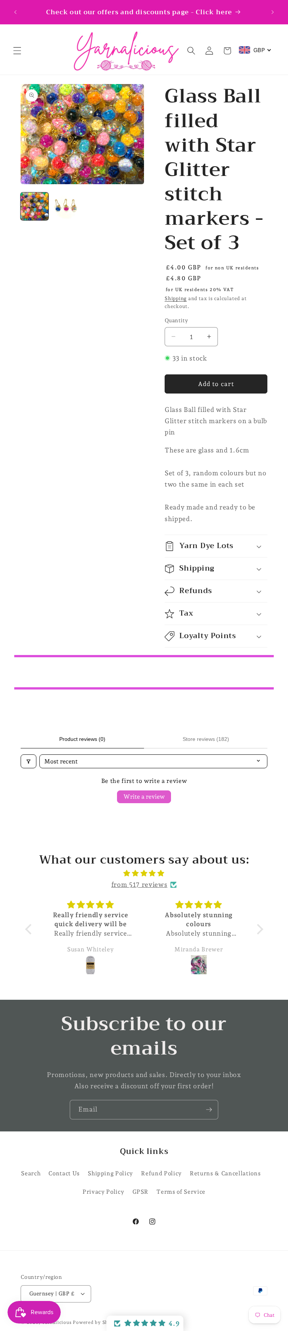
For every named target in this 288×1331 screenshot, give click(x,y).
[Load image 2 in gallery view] (66, 206)
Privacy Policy (103, 1191)
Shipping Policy (110, 1173)
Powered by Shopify (96, 1322)
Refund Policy (161, 1173)
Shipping (176, 298)
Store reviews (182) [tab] (206, 739)
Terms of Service (181, 1191)
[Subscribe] (209, 1109)
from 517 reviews (139, 884)
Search (30, 1173)
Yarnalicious (56, 1322)
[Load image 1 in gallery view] (34, 206)
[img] (144, 873)
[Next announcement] (272, 12)
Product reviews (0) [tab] (82, 739)
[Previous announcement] (15, 12)
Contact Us (64, 1173)
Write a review (144, 796)
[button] (17, 51)
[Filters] (28, 761)
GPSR (140, 1191)
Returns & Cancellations (225, 1173)
